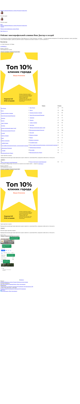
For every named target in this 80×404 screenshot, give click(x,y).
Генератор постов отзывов (22, 282)
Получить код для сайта (15, 51)
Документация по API (28, 286)
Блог (26, 10)
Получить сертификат (5, 51)
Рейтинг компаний (4, 10)
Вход (1, 24)
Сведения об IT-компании (18, 286)
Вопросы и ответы (13, 10)
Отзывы (23, 10)
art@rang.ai (2, 289)
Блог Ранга (2, 284)
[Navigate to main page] (9, 9)
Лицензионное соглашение (6, 286)
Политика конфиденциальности (7, 288)
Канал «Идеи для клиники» (20, 284)
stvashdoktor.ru (3, 46)
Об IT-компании (22, 288)
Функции (19, 10)
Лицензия (16, 288)
